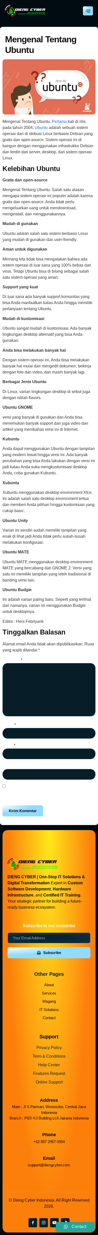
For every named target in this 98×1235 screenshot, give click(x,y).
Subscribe (52, 952)
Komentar (12, 660)
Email (9, 745)
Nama (9, 725)
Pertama (59, 121)
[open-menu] (88, 10)
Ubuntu (42, 127)
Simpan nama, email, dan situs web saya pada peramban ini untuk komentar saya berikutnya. (44, 795)
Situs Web (12, 766)
